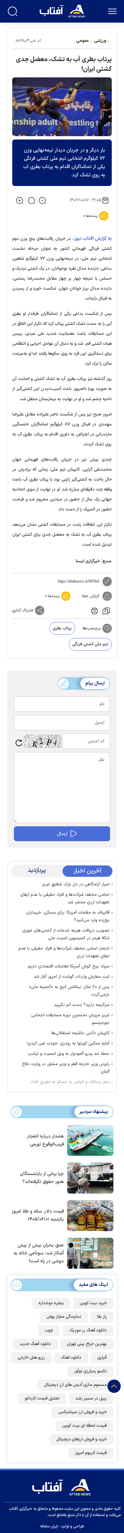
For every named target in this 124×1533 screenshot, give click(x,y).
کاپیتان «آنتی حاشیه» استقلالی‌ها (80, 1033)
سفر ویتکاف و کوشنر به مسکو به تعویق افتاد (69, 1082)
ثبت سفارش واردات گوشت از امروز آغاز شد (71, 976)
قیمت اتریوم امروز (91, 1453)
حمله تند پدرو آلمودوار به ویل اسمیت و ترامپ (68, 1053)
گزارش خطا (90, 596)
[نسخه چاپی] (94, 610)
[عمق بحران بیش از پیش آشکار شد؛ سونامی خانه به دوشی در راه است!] (88, 1252)
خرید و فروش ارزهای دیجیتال (81, 1439)
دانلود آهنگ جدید (35, 1344)
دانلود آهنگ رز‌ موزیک (88, 1330)
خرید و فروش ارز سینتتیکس (82, 1412)
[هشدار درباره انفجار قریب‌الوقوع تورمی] (88, 1139)
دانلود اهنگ (71, 1357)
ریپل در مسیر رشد (91, 1398)
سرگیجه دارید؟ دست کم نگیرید (81, 1005)
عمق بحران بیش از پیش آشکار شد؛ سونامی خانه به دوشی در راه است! (39, 1253)
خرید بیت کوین (93, 1303)
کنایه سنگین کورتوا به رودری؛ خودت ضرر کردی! (68, 1043)
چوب (49, 1330)
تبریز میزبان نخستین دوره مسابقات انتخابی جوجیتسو (70, 1019)
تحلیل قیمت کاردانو (42, 1398)
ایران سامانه (49, 1526)
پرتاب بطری (62, 628)
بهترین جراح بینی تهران (87, 1344)
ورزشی (100, 41)
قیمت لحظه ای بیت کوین (84, 1425)
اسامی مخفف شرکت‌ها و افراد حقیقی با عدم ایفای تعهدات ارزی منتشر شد (64, 898)
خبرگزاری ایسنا (88, 561)
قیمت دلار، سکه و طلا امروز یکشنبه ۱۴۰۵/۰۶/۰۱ (38, 1215)
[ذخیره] (106, 610)
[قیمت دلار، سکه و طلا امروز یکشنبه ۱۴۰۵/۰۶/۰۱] (88, 1215)
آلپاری (102, 1357)
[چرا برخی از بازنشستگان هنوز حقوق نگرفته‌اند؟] (88, 1177)
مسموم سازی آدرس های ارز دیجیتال (75, 1385)
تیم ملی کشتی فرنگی (90, 644)
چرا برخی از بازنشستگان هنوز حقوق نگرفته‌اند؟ (42, 1177)
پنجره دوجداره (51, 1303)
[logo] (63, 10)
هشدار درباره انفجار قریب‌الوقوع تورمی (45, 1140)
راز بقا (102, 1316)
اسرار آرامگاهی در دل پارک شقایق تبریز (75, 884)
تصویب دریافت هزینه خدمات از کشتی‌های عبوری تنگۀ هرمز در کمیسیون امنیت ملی (65, 934)
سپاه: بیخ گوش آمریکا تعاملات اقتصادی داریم (68, 966)
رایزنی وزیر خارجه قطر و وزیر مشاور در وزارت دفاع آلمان (65, 1068)
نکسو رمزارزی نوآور (90, 1371)
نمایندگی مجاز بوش (63, 1316)
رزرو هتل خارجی (31, 1357)
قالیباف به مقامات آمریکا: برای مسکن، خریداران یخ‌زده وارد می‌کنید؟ (67, 916)
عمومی (82, 41)
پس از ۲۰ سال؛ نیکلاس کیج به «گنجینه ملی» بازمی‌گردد (69, 991)
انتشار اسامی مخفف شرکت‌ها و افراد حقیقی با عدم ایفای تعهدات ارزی (64, 952)
